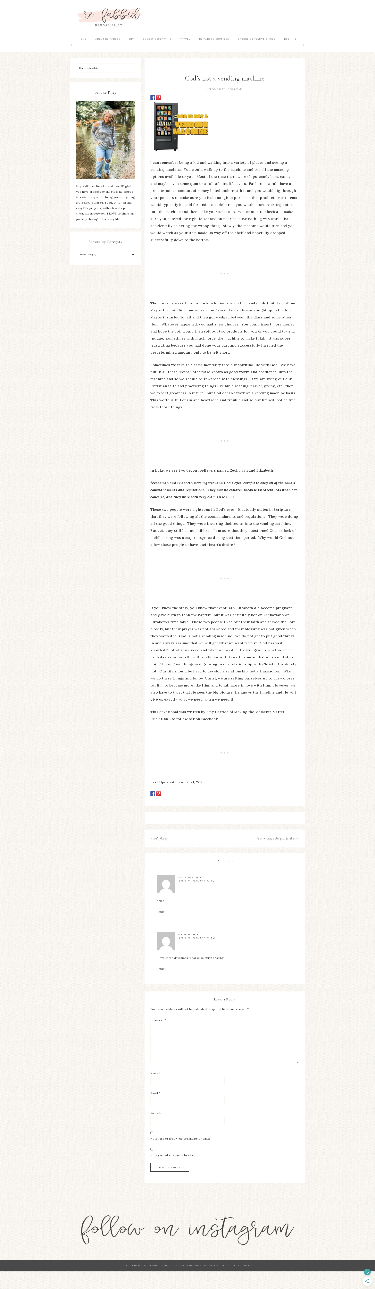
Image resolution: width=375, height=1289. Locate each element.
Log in (225, 1266)
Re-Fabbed (109, 17)
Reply (160, 912)
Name (155, 1073)
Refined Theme (159, 1266)
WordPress (211, 1266)
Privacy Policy (241, 1266)
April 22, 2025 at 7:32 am (197, 938)
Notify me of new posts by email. (173, 1155)
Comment (158, 1020)
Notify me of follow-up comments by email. (180, 1138)
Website (156, 1113)
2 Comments (235, 89)
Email (155, 1093)
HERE (166, 719)
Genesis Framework (187, 1266)
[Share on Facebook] (152, 97)
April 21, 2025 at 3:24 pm (197, 881)
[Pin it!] (158, 97)
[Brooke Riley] (105, 140)
